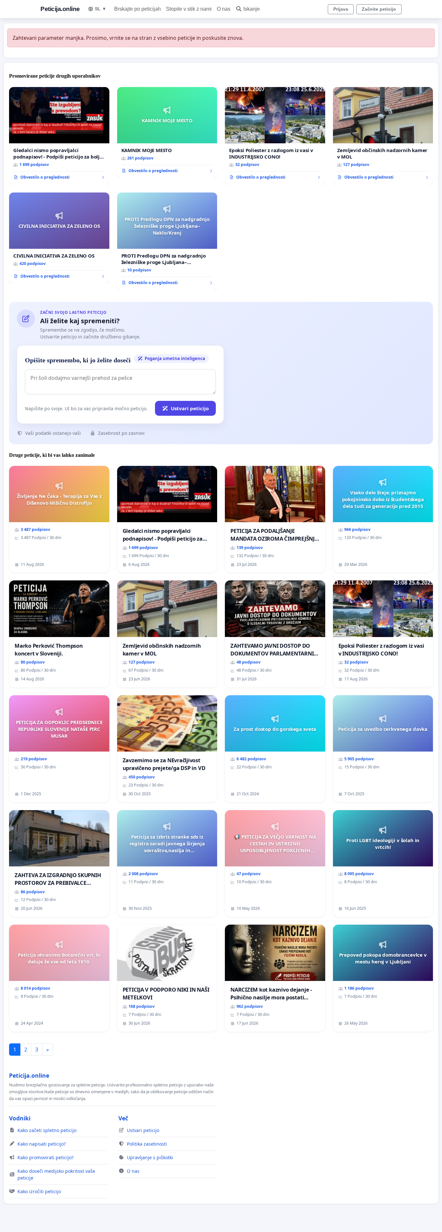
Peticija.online (60, 9)
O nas (223, 9)
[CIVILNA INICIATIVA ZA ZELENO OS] (59, 238)
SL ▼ (100, 8)
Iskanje (251, 9)
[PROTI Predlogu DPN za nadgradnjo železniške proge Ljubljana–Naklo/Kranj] (167, 241)
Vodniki (19, 1118)
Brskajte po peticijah (137, 9)
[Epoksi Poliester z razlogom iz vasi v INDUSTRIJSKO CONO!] (275, 136)
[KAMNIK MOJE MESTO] (167, 132)
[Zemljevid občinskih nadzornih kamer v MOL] (383, 136)
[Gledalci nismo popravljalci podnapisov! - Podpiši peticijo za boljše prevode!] (59, 136)
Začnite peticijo (379, 9)
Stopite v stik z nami (189, 9)
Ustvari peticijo (190, 408)
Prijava (340, 9)
